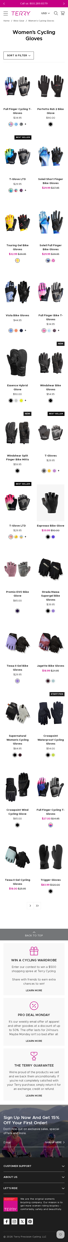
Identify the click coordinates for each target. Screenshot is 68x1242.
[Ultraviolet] (53, 537)
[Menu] (5, 13)
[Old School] (21, 124)
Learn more (34, 990)
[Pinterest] (30, 1221)
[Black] (50, 124)
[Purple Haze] (53, 611)
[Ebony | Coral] (16, 330)
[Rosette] (21, 190)
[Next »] (30, 905)
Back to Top (34, 935)
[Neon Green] (53, 755)
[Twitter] (22, 1221)
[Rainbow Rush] (16, 190)
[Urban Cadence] (16, 124)
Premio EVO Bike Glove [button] (17, 594)
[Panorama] (50, 825)
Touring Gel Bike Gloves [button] (17, 247)
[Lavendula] (54, 471)
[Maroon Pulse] (48, 681)
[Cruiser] (54, 330)
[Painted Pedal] (11, 124)
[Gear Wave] (11, 190)
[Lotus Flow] (44, 330)
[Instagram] (14, 1221)
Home (6, 21)
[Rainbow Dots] (21, 537)
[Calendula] (49, 471)
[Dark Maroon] (20, 755)
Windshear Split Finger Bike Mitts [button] (17, 457)
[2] (37, 905)
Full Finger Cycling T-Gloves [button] (17, 111)
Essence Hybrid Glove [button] (17, 387)
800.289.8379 (39, 3)
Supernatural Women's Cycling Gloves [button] (17, 740)
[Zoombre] (11, 537)
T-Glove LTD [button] (17, 179)
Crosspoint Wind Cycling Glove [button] (17, 812)
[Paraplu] (53, 260)
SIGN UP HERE (53, 1142)
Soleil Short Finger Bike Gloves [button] (50, 181)
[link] (34, 969)
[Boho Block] (49, 330)
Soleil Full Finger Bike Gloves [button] (51, 247)
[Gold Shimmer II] (17, 260)
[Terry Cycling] (21, 13)
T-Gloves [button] (51, 455)
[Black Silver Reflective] (16, 400)
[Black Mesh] (44, 471)
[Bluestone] (11, 330)
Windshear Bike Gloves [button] (50, 387)
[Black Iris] (21, 330)
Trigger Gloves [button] (51, 880)
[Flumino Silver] (21, 400)
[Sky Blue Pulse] (53, 681)
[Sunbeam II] (16, 537)
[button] (64, 3)
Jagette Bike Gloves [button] (50, 666)
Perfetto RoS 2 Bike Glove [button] (50, 111)
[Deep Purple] (17, 611)
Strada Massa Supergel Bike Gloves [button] (50, 596)
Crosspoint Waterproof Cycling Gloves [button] (50, 740)
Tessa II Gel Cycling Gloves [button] (17, 882)
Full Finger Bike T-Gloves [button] (51, 317)
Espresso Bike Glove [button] (50, 525)
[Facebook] (6, 1221)
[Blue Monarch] (48, 260)
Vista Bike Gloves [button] (17, 315)
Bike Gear (19, 21)
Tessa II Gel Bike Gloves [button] (17, 668)
